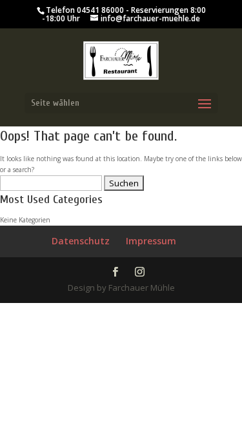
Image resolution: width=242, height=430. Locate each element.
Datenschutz (81, 241)
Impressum (151, 241)
